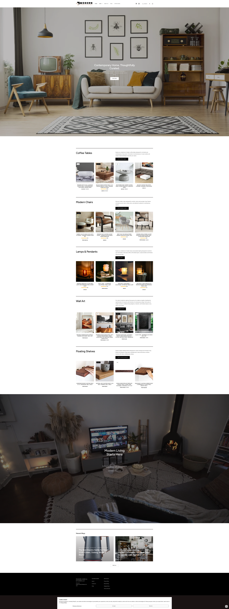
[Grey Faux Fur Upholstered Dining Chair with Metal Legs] (124, 222)
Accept (114, 606)
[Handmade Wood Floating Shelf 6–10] (85, 371)
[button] (144, 3)
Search (93, 581)
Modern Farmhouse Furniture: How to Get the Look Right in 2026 (133, 553)
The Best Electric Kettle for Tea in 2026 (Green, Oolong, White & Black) (93, 552)
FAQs (93, 586)
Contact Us (94, 583)
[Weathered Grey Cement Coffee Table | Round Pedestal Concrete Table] (124, 173)
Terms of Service (107, 588)
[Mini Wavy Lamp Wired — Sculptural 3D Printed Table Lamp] (124, 271)
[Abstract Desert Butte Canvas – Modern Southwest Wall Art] (85, 322)
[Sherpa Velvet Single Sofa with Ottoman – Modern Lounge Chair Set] (85, 222)
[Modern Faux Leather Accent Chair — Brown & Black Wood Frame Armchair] (105, 222)
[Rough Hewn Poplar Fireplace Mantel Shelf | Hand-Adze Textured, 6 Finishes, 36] (124, 371)
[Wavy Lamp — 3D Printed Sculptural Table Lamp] (105, 271)
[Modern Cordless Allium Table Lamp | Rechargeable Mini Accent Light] (85, 271)
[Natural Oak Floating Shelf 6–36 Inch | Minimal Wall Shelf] (105, 371)
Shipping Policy (106, 586)
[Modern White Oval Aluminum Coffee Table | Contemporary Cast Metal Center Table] (85, 173)
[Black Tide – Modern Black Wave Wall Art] (144, 322)
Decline (150, 606)
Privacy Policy (64, 602)
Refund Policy (106, 583)
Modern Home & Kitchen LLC (81, 584)
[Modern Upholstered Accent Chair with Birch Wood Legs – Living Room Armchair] (144, 222)
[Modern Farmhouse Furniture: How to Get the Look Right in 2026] (134, 548)
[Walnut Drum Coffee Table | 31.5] (105, 173)
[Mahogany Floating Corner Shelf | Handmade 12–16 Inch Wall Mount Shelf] (144, 371)
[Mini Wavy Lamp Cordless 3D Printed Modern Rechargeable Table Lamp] (144, 271)
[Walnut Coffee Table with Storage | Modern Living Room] (144, 173)
